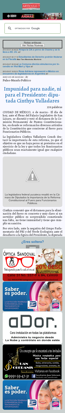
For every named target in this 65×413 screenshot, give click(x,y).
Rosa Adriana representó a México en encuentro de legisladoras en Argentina (31, 72)
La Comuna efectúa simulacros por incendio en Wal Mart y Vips (31, 65)
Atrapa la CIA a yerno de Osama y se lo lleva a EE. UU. (31, 51)
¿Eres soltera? (32, 241)
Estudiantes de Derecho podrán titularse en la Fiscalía (32, 58)
